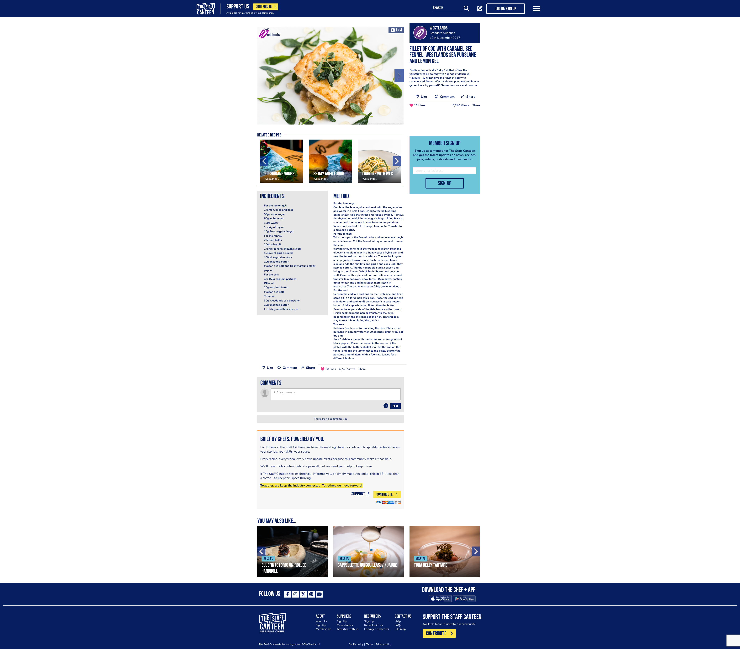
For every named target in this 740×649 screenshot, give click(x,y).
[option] (330, 76)
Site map (400, 629)
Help (398, 621)
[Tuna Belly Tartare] (445, 551)
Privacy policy (383, 644)
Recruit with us (373, 625)
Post (395, 406)
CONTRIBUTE (264, 7)
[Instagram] (295, 594)
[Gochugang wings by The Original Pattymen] (281, 161)
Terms (369, 644)
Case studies (345, 625)
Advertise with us (347, 629)
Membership (323, 629)
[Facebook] (287, 594)
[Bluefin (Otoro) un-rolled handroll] (292, 551)
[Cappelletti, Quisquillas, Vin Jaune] (368, 551)
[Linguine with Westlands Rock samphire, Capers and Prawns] (379, 161)
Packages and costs (376, 629)
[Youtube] (319, 594)
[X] (303, 594)
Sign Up (320, 625)
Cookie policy (356, 644)
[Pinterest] (311, 594)
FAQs (398, 625)
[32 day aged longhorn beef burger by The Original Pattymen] (330, 161)
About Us (321, 621)
